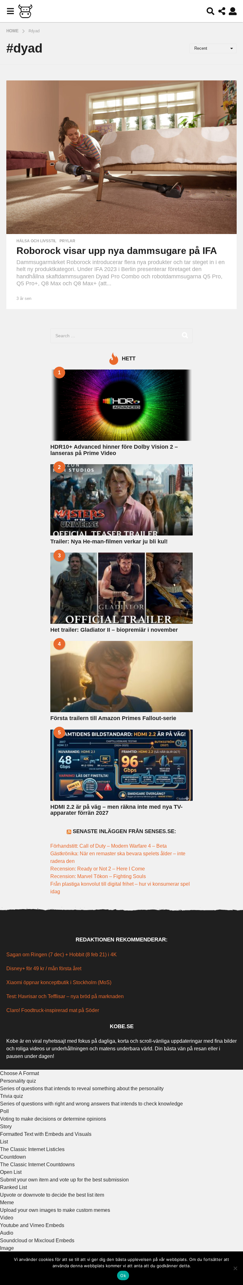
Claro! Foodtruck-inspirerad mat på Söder (52, 1010)
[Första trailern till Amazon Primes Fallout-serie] (121, 676)
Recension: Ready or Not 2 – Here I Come (97, 868)
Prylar (67, 241)
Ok (123, 1275)
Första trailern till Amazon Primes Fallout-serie (113, 718)
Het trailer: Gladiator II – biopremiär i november (114, 630)
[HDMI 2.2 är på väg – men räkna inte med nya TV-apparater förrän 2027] (121, 765)
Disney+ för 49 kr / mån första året (43, 968)
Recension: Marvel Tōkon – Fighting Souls (98, 876)
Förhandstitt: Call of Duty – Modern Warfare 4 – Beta (109, 846)
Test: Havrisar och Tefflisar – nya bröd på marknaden (65, 996)
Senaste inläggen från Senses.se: (124, 831)
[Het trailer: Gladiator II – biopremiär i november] (121, 588)
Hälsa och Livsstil (36, 241)
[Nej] (235, 1268)
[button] (10, 11)
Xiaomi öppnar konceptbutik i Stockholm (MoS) (58, 982)
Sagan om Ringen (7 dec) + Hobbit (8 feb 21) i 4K (61, 954)
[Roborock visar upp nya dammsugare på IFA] (121, 157)
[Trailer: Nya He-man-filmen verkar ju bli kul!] (121, 499)
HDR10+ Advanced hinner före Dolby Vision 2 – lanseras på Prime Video (114, 450)
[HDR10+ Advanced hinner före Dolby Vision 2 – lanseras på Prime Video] (121, 405)
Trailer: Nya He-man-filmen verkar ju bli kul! (109, 541)
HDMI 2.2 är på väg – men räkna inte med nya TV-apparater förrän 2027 (116, 810)
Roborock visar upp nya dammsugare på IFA (116, 250)
